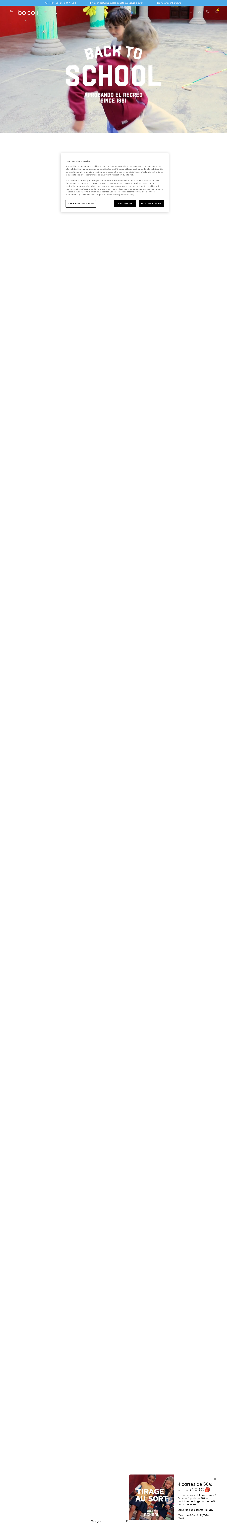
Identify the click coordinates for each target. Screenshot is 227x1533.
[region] (115, 182)
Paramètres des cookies (80, 203)
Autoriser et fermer (151, 203)
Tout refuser (125, 203)
